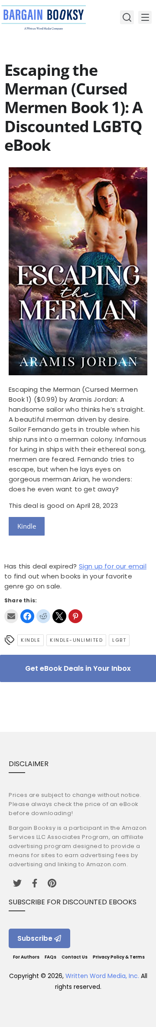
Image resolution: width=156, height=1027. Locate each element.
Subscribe (34, 938)
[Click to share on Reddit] (43, 616)
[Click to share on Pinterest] (75, 616)
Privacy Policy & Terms (119, 957)
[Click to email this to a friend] (11, 616)
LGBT (119, 640)
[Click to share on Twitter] (59, 616)
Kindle (26, 526)
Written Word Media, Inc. (102, 976)
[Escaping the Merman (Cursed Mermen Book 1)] (78, 372)
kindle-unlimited (76, 640)
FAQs (50, 957)
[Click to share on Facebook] (27, 616)
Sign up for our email (112, 566)
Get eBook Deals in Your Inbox (78, 668)
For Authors (26, 957)
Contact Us (75, 957)
